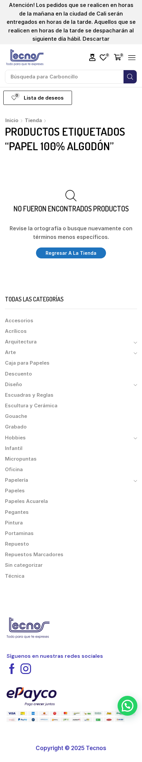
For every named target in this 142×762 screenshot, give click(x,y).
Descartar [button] (96, 38)
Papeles (15, 491)
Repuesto (17, 544)
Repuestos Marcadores (34, 555)
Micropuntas (21, 459)
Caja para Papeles (27, 363)
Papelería (16, 480)
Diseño (13, 384)
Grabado (16, 427)
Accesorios (19, 321)
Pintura (14, 523)
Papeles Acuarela (26, 501)
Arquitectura (21, 342)
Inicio (11, 120)
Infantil (13, 448)
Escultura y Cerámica (31, 406)
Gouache (16, 416)
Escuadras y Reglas (29, 395)
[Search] (130, 76)
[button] (92, 57)
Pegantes (17, 512)
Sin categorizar (24, 565)
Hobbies (15, 438)
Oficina (14, 469)
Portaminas (19, 533)
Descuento (18, 374)
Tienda (33, 120)
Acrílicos (16, 331)
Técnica (14, 576)
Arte (10, 352)
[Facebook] (12, 668)
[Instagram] (25, 668)
